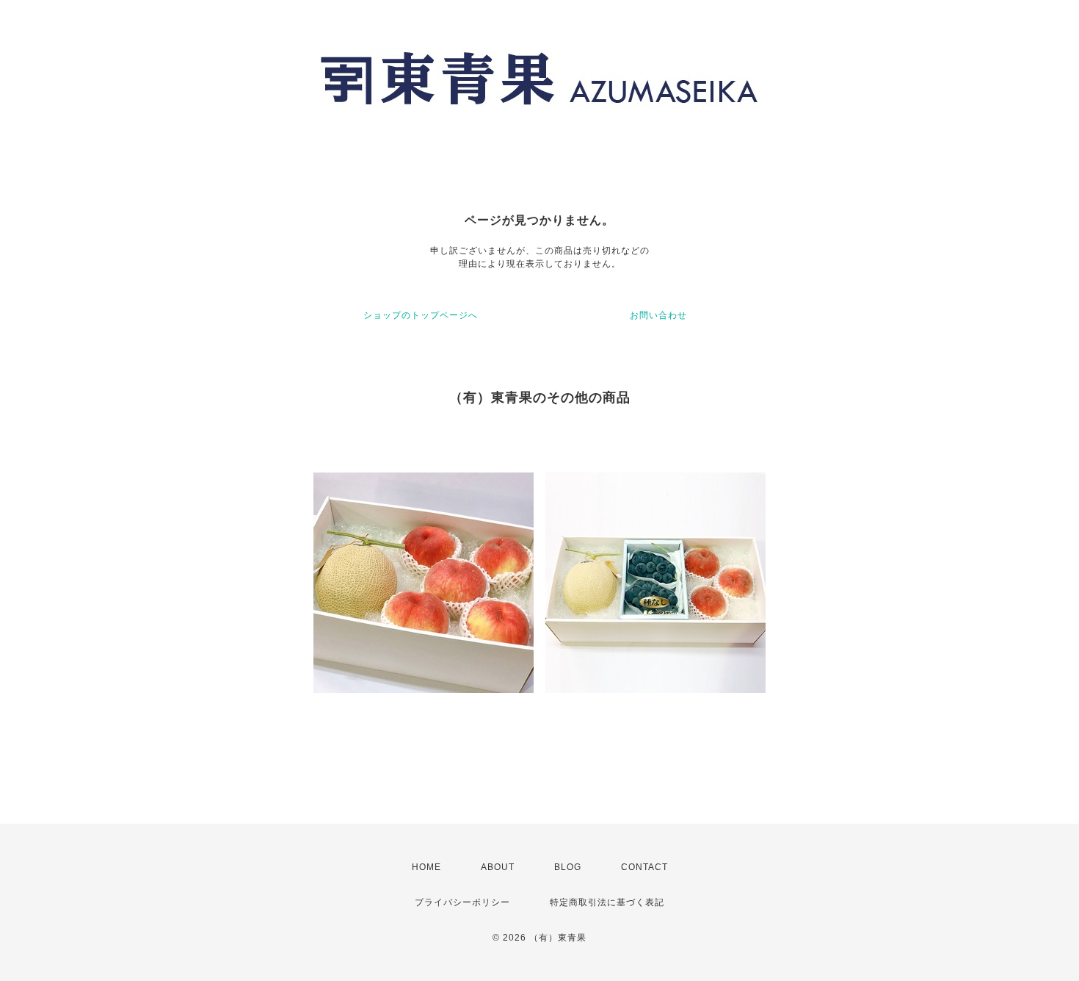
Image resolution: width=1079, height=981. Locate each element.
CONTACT (644, 867)
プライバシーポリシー (462, 902)
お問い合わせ (658, 315)
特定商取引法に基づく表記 (607, 902)
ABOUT (498, 867)
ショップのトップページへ (420, 315)
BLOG (567, 867)
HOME (426, 867)
